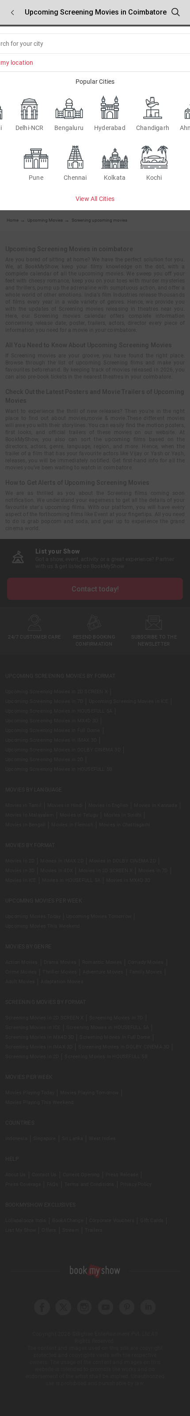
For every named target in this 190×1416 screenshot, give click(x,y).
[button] (12, 12)
